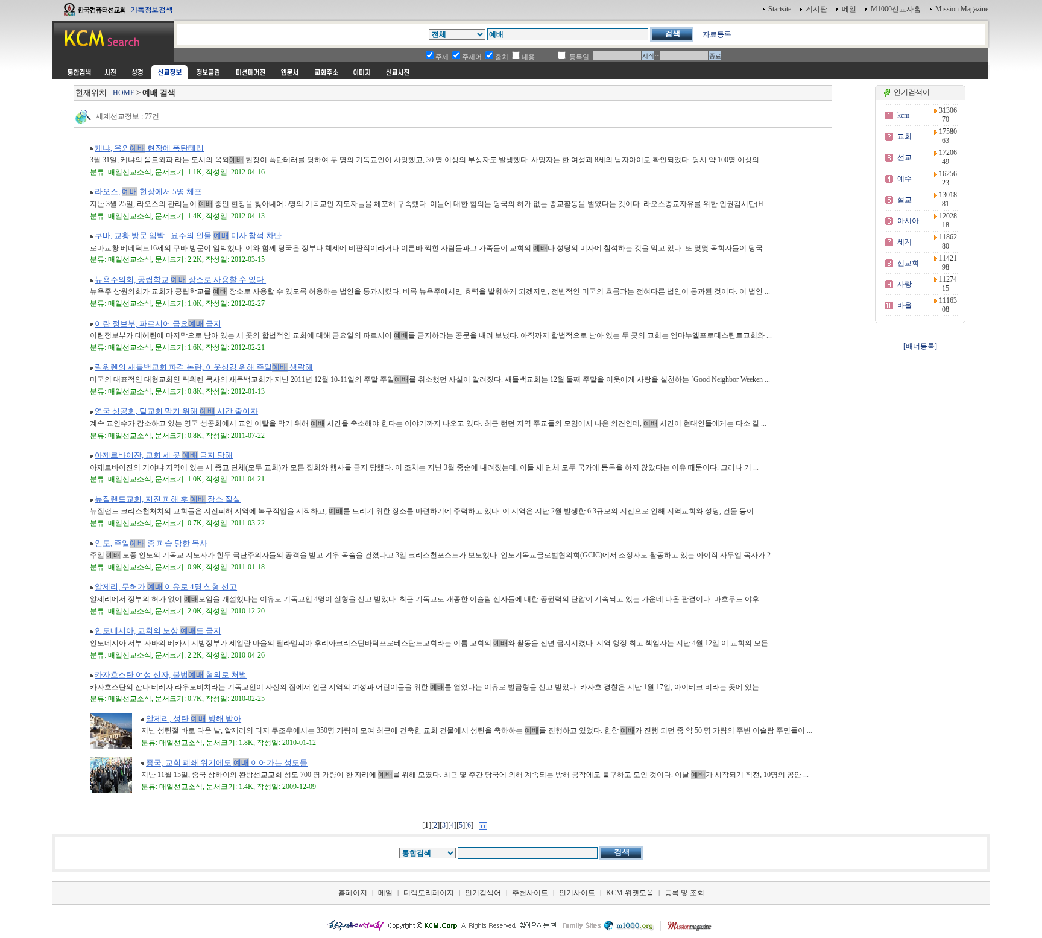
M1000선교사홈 (896, 9)
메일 (849, 9)
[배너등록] (920, 346)
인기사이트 (577, 893)
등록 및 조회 (684, 893)
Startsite (779, 9)
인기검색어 (483, 893)
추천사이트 (530, 893)
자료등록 (717, 34)
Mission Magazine (961, 9)
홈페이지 (352, 893)
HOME (123, 93)
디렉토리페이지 (428, 893)
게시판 (816, 9)
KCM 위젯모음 (630, 893)
